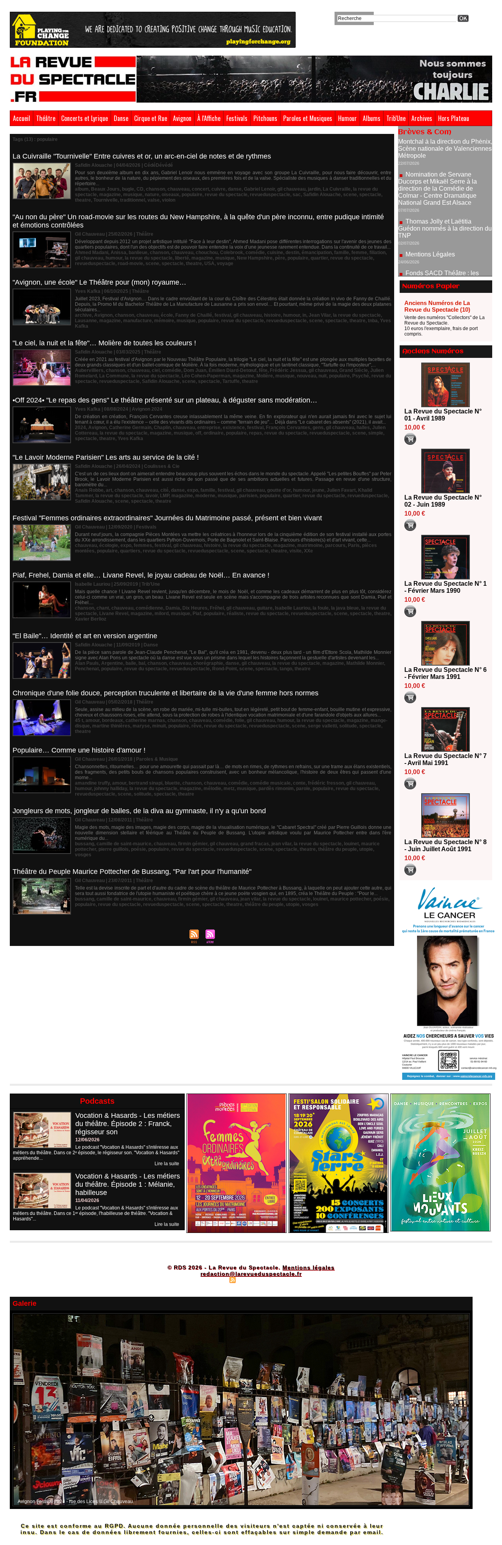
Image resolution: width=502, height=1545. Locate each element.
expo (192, 490)
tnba (373, 320)
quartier (319, 258)
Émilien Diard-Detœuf (232, 370)
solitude (348, 726)
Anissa (118, 252)
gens (318, 427)
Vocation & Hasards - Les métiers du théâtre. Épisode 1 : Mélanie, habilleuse (127, 1184)
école (167, 315)
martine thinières (111, 726)
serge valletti (322, 726)
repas (255, 433)
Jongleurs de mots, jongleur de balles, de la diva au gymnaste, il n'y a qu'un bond (139, 811)
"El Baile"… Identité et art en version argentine (85, 636)
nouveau (306, 376)
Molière (264, 376)
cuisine (275, 252)
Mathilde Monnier (365, 663)
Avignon (182, 118)
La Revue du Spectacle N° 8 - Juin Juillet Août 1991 (445, 845)
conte (299, 783)
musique (132, 194)
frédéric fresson (326, 783)
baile (131, 663)
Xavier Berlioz (90, 619)
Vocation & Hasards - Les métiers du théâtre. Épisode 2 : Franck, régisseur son (127, 1124)
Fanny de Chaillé (193, 315)
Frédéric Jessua (288, 370)
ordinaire (214, 433)
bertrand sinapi (145, 783)
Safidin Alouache (322, 194)
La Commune (114, 376)
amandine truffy (92, 783)
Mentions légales (308, 1267)
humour (113, 258)
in (304, 315)
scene (350, 194)
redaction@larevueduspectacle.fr (251, 1274)
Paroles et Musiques (307, 118)
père (280, 258)
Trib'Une (396, 118)
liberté (182, 258)
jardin (314, 189)
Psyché (360, 376)
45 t (79, 720)
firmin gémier (192, 844)
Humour (347, 118)
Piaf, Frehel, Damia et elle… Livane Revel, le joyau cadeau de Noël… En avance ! (141, 575)
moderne (205, 495)
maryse (141, 726)
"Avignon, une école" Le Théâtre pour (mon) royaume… (99, 282)
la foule (321, 608)
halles (363, 427)
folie (239, 720)
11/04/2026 (87, 1200)
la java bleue (345, 608)
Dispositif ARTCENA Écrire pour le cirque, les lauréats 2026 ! (444, 266)
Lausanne (86, 320)
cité (164, 490)
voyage (225, 263)
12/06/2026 (87, 1140)
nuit (322, 376)
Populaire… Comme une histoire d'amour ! (79, 750)
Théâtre (45, 118)
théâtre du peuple (337, 849)
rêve (196, 726)
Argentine (112, 663)
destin (292, 252)
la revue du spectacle (149, 258)
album (82, 189)
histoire (272, 315)
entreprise (208, 427)
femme (359, 252)
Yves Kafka (130, 438)
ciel (156, 370)
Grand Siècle (353, 370)
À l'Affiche (208, 118)
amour (92, 720)
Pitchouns (265, 118)
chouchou (207, 252)
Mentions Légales (430, 218)
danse (235, 189)
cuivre (218, 189)
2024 (80, 427)
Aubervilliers (89, 370)
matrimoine (310, 545)
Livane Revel (113, 613)
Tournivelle (105, 200)
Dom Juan (195, 370)
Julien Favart (341, 490)
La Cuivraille (337, 189)
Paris (354, 545)
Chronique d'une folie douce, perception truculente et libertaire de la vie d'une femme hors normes (165, 693)
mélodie (212, 788)
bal (141, 663)
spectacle (370, 194)
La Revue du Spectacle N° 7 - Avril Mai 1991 (445, 759)
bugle (128, 189)
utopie (366, 849)
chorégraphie (208, 663)
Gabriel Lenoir (259, 189)
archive (83, 315)
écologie (108, 545)
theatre (83, 200)
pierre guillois (113, 849)
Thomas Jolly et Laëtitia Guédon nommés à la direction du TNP (445, 192)
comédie (255, 252)
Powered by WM (284, 1279)
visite (295, 551)
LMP (164, 495)
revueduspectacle (270, 194)
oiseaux (170, 194)
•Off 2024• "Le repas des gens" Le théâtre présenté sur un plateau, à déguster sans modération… (165, 400)
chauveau (178, 189)
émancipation (317, 252)
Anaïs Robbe (89, 490)
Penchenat (87, 668)
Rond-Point (224, 668)
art (109, 490)
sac (297, 194)
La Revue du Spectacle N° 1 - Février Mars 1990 (445, 587)
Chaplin (162, 427)
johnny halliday (110, 788)
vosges (83, 854)
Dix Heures (194, 608)
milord (162, 613)
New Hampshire (255, 258)
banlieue (138, 252)
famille (341, 252)
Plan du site (213, 1279)
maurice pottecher (350, 899)
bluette (172, 783)
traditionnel (132, 200)
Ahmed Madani (91, 252)
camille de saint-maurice (123, 844)
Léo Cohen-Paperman (206, 376)
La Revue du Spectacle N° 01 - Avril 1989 (443, 415)
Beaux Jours (105, 189)
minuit (159, 726)
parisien (248, 495)
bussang (84, 844)
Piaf (197, 613)
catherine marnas (145, 720)
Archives (421, 118)
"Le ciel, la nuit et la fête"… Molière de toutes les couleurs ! (104, 343)
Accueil (21, 118)
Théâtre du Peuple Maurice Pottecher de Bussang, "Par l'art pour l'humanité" (132, 871)
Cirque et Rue (150, 118)
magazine (110, 194)
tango (286, 668)
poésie (138, 849)
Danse (121, 118)
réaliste (235, 613)
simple (375, 433)
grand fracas (254, 844)
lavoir (152, 495)
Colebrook (231, 252)
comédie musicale (270, 783)
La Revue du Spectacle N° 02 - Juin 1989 (443, 501)
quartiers (130, 551)
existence (234, 427)
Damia (173, 608)
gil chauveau (291, 189)
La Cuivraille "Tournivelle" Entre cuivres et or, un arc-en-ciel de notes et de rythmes (142, 156)
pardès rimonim (276, 788)
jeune (318, 490)
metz (229, 788)
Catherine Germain (130, 427)
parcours (335, 545)
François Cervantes (288, 427)
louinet (351, 844)
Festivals (236, 118)
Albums (371, 118)
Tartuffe (231, 381)
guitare (265, 608)
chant (102, 608)
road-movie (130, 263)
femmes (143, 545)
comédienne (149, 608)
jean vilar (281, 844)
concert (200, 189)
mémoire (164, 320)
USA (209, 263)
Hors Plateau (453, 118)
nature (152, 194)
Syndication (250, 1279)
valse (153, 200)
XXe (308, 551)
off (198, 433)
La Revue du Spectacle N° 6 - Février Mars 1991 (445, 673)
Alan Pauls (87, 663)
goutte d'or (279, 490)
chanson (155, 189)
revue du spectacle (226, 194)
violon (168, 200)
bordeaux (112, 720)
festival (223, 315)
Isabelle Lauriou (292, 608)
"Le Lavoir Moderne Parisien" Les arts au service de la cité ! (106, 457)
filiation (377, 252)
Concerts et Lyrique (84, 118)
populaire (192, 194)
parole (303, 788)
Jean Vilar (320, 315)
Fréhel (217, 608)
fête (263, 370)
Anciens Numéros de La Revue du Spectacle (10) (437, 306)
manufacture (137, 320)
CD (140, 189)
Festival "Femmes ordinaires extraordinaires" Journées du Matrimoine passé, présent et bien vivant (167, 518)
